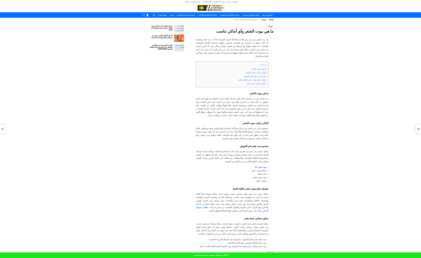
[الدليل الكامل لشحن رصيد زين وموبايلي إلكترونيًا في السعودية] (179, 38)
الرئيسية (235, 2)
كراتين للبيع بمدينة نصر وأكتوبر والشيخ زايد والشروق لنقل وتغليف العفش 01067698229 (160, 47)
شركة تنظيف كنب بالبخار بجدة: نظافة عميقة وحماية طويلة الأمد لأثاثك (161, 28)
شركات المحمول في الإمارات (207, 15)
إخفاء (263, 65)
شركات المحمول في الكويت (186, 15)
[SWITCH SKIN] (147, 15)
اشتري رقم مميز (267, 15)
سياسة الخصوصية (196, 2)
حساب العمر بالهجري (219, 2)
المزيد (172, 15)
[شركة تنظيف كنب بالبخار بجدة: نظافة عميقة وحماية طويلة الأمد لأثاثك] (179, 28)
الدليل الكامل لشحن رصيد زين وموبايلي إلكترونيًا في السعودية (161, 36)
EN (154, 15)
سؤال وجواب (162, 15)
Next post (270, 251)
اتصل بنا (187, 2)
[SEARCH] (143, 15)
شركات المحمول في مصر (251, 15)
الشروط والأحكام (207, 2)
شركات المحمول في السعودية (230, 15)
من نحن (229, 2)
